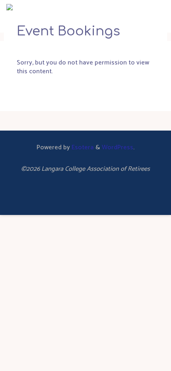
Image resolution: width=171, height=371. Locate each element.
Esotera (82, 147)
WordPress (117, 147)
